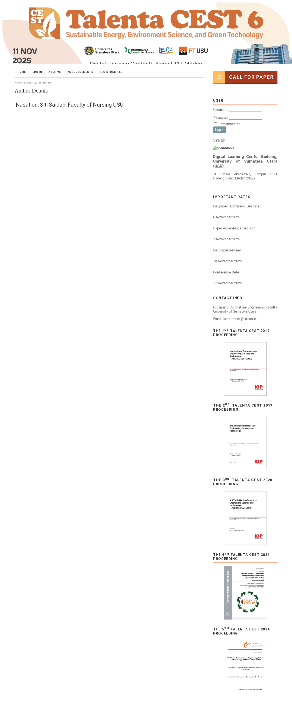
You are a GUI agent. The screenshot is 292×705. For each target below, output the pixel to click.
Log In (37, 71)
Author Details (43, 82)
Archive (55, 71)
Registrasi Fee (111, 71)
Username (220, 110)
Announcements (80, 71)
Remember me (229, 124)
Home (22, 71)
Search (28, 82)
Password (220, 118)
